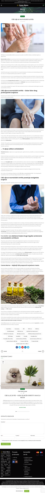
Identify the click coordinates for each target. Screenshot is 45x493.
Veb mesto (32, 435)
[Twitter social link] (20, 347)
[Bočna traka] (1, 149)
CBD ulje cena (20, 331)
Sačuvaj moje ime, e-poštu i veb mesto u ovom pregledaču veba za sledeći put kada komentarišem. (21, 440)
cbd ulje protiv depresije (8, 333)
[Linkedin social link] (25, 347)
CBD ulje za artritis (21, 333)
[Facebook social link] (17, 347)
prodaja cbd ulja (35, 341)
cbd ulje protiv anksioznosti (32, 331)
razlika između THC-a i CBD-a (22, 343)
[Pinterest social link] (22, 347)
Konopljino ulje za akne (8, 338)
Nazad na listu (22, 351)
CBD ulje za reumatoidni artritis (34, 333)
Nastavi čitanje (22, 407)
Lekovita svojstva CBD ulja (12, 341)
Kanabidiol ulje (6, 236)
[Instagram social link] (16, 462)
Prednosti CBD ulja (24, 341)
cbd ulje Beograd (10, 331)
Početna (20, 11)
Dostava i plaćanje (28, 464)
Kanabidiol (18, 336)
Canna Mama (8, 328)
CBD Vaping (10, 336)
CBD (24, 328)
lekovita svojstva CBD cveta (35, 338)
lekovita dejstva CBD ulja (21, 338)
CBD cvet (30, 328)
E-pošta (17, 435)
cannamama (17, 328)
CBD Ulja (15, 457)
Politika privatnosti (28, 476)
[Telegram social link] (28, 347)
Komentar (3, 421)
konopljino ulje (34, 336)
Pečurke (14, 459)
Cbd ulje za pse (22, 391)
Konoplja (25, 336)
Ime (2, 435)
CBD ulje (24, 11)
